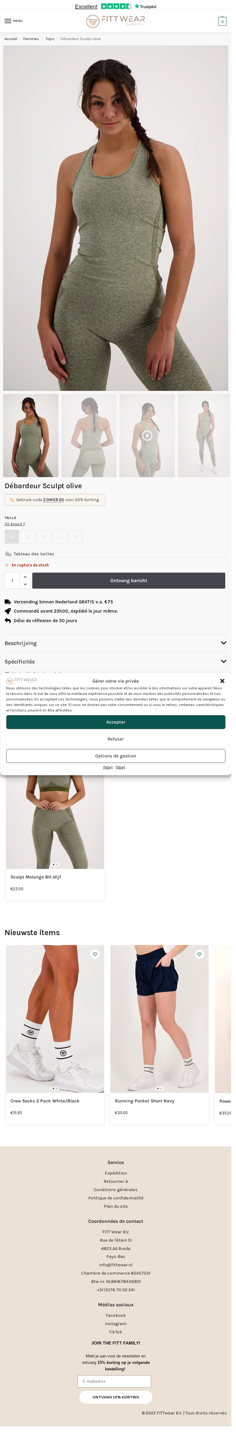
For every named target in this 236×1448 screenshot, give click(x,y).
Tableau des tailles (34, 554)
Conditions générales (116, 1189)
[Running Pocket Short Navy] (159, 1019)
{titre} (108, 767)
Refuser (116, 739)
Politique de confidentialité (116, 1198)
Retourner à (116, 1181)
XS (12, 536)
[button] (222, 681)
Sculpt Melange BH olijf (35, 877)
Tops (49, 38)
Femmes (31, 38)
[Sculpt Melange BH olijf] (55, 795)
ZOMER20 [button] (53, 499)
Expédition (116, 1173)
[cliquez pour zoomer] (118, 218)
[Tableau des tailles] (8, 554)
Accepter (115, 722)
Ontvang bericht (128, 580)
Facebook (116, 1315)
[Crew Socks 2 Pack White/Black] (55, 1019)
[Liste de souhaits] (95, 954)
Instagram (116, 1323)
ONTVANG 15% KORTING (115, 1397)
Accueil (11, 38)
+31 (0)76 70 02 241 (116, 1289)
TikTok (115, 1332)
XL (76, 536)
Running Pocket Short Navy (144, 1101)
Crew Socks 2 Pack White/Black (45, 1101)
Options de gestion (115, 756)
